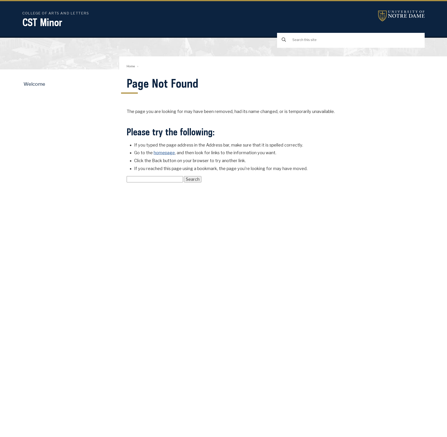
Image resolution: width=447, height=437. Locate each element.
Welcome (34, 84)
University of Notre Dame (401, 15)
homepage (164, 152)
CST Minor (42, 22)
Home (131, 66)
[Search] (284, 40)
